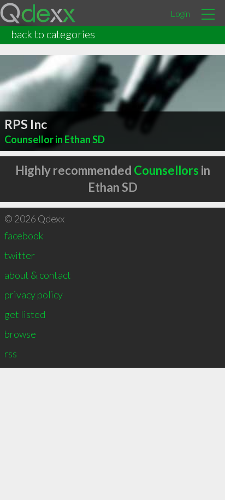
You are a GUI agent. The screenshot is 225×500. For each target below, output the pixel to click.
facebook (23, 236)
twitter (19, 255)
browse (20, 334)
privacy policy (33, 295)
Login (180, 13)
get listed (24, 314)
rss (10, 354)
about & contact (37, 275)
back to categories (53, 33)
